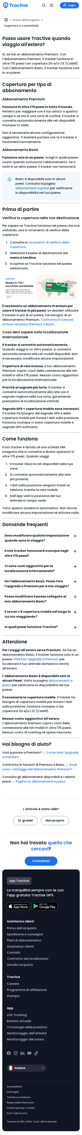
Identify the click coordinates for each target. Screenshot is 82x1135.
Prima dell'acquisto (26, 20)
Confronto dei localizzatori (27, 958)
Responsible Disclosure (20, 1102)
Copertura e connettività (21, 26)
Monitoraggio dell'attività (27, 1033)
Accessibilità (14, 1086)
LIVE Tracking (17, 1015)
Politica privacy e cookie (21, 1107)
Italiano (20, 1068)
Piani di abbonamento (24, 940)
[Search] (44, 5)
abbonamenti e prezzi (32, 188)
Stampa (13, 996)
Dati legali (13, 1092)
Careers (13, 984)
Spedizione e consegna (25, 934)
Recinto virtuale (19, 1021)
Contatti (13, 952)
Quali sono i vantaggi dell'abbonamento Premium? (39, 767)
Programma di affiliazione (27, 990)
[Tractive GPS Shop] (15, 5)
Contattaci (41, 861)
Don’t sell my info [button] (17, 1113)
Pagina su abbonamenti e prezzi (40, 781)
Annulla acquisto (20, 965)
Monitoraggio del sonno (25, 1039)
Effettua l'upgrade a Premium (36, 659)
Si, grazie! (25, 820)
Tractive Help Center (6, 20)
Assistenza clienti (20, 946)
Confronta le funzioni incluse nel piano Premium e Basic (37, 321)
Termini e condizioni (19, 1097)
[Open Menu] (51, 5)
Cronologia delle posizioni (27, 1027)
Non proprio (55, 820)
